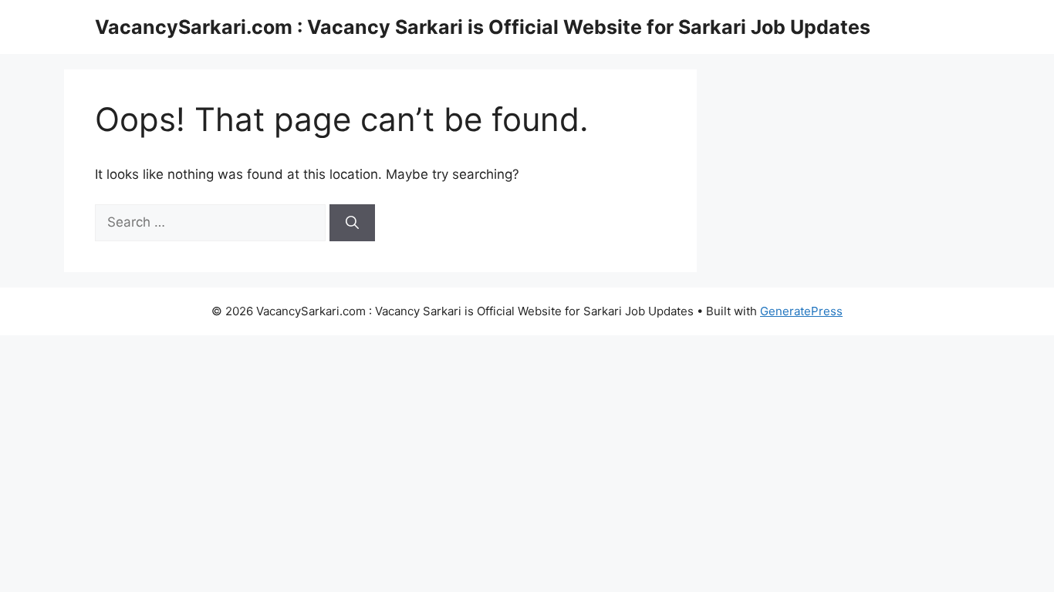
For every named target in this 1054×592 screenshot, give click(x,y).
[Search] (352, 222)
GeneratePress (801, 311)
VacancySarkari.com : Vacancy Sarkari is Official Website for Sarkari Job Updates (482, 27)
